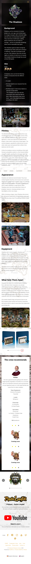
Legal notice (8, 544)
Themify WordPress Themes (21, 548)
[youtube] (22, 534)
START (6, 542)
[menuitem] (12, 555)
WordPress (11, 548)
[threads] (15, 537)
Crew (24, 542)
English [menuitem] (22, 555)
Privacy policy (15, 544)
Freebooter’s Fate (13, 542)
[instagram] (17, 534)
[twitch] (26, 534)
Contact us (22, 544)
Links (20, 542)
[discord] (13, 534)
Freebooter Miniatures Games (15, 547)
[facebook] (8, 534)
